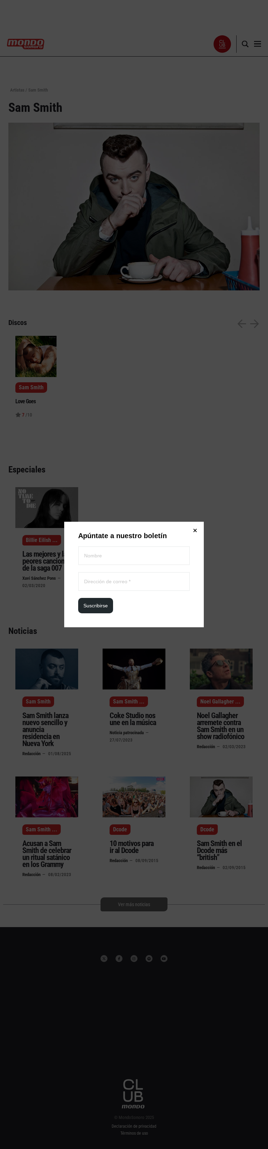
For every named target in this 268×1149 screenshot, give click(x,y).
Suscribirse (95, 605)
